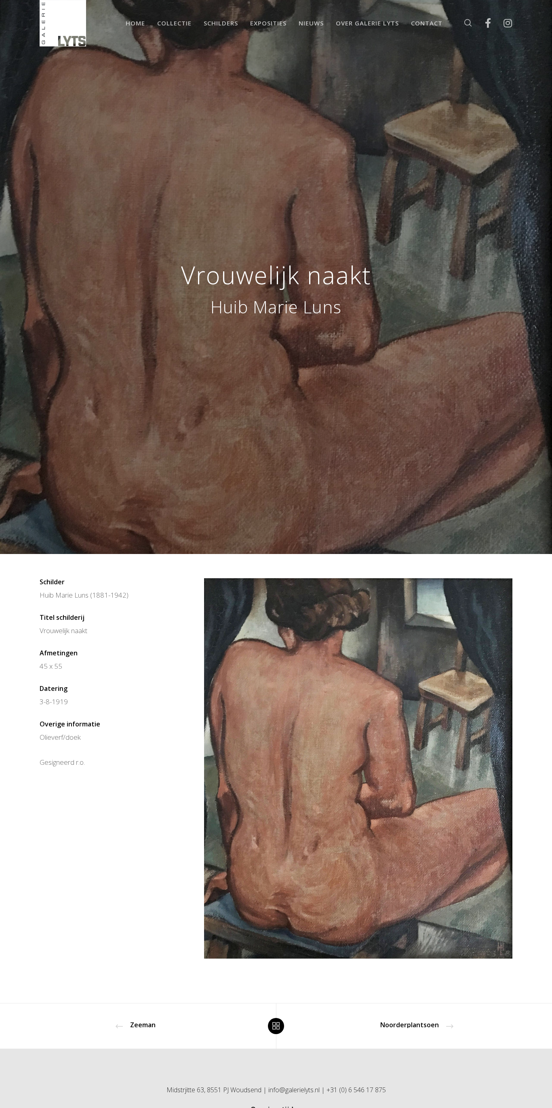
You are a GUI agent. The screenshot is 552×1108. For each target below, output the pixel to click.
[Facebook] (483, 23)
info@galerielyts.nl (294, 1089)
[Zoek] (463, 23)
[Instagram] (502, 23)
